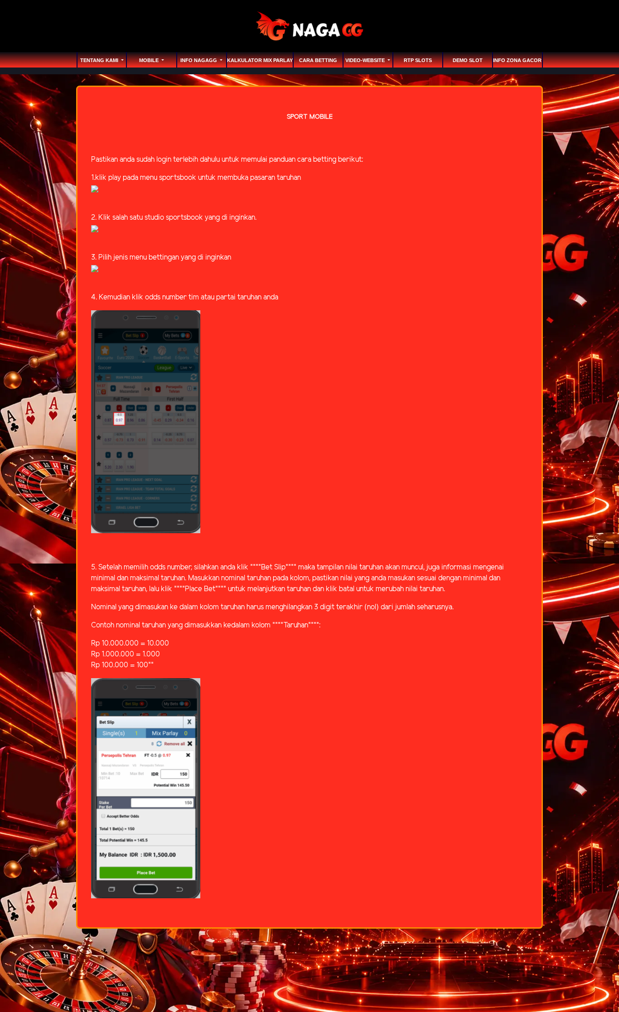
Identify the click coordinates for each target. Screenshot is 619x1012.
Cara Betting (318, 60)
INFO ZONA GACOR (517, 60)
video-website (365, 60)
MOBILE (149, 60)
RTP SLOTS (418, 60)
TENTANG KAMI (100, 60)
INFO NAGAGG (199, 60)
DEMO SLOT (468, 60)
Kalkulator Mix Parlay (260, 60)
